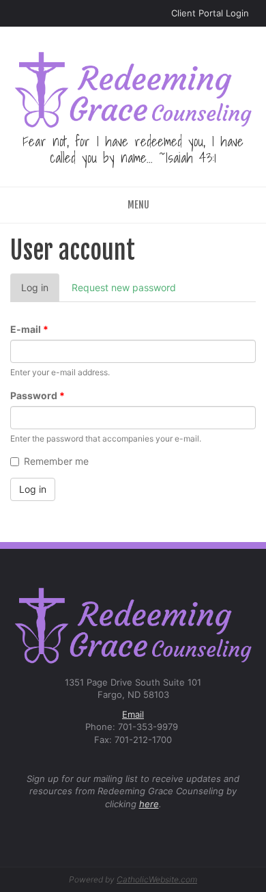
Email (133, 714)
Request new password (124, 287)
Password (37, 395)
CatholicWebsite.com (157, 879)
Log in (40, 292)
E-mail (29, 329)
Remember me (56, 461)
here (149, 803)
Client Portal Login (210, 13)
